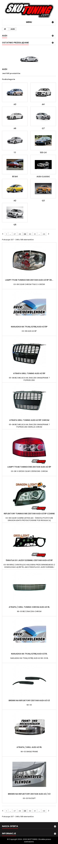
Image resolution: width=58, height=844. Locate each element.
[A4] (43, 92)
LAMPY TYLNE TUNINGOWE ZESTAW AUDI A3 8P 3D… (29, 280)
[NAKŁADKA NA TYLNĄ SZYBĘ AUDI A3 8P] (29, 307)
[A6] (15, 116)
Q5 (14, 224)
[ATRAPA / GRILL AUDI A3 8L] (29, 727)
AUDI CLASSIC (43, 176)
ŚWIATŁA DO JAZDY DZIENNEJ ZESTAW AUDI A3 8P (29, 560)
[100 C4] (43, 140)
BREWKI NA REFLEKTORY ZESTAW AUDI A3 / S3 (29, 794)
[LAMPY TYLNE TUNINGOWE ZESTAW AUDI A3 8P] (29, 447)
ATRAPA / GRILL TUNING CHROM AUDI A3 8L (29, 607)
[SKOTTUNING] (29, 10)
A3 (15, 104)
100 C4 (43, 152)
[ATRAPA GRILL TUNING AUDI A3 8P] (29, 354)
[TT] (15, 140)
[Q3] (43, 188)
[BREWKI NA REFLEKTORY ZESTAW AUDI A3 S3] (29, 681)
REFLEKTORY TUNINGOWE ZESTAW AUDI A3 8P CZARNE (29, 513)
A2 (15, 200)
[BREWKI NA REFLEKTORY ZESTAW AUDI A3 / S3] (29, 774)
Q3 (43, 200)
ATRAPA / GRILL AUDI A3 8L (29, 747)
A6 (15, 128)
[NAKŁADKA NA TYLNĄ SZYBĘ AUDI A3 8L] (29, 634)
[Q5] (15, 212)
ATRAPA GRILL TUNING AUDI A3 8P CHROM (29, 420)
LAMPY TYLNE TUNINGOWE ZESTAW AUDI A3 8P (29, 467)
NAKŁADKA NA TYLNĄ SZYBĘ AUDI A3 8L (29, 654)
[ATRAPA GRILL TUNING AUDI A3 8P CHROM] (29, 400)
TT (15, 152)
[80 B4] (15, 164)
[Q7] (43, 116)
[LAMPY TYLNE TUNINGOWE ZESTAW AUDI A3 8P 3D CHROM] (29, 260)
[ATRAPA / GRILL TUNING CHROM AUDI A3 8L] (29, 587)
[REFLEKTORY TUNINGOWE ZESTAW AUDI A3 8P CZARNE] (29, 494)
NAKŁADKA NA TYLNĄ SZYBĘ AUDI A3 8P (29, 327)
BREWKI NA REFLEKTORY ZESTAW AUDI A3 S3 (29, 700)
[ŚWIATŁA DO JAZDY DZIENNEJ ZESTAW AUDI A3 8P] (29, 540)
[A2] (15, 188)
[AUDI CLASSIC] (43, 164)
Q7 (43, 128)
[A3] (15, 92)
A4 (43, 104)
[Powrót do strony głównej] (4, 29)
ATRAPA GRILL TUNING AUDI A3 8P (29, 373)
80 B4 (15, 176)
